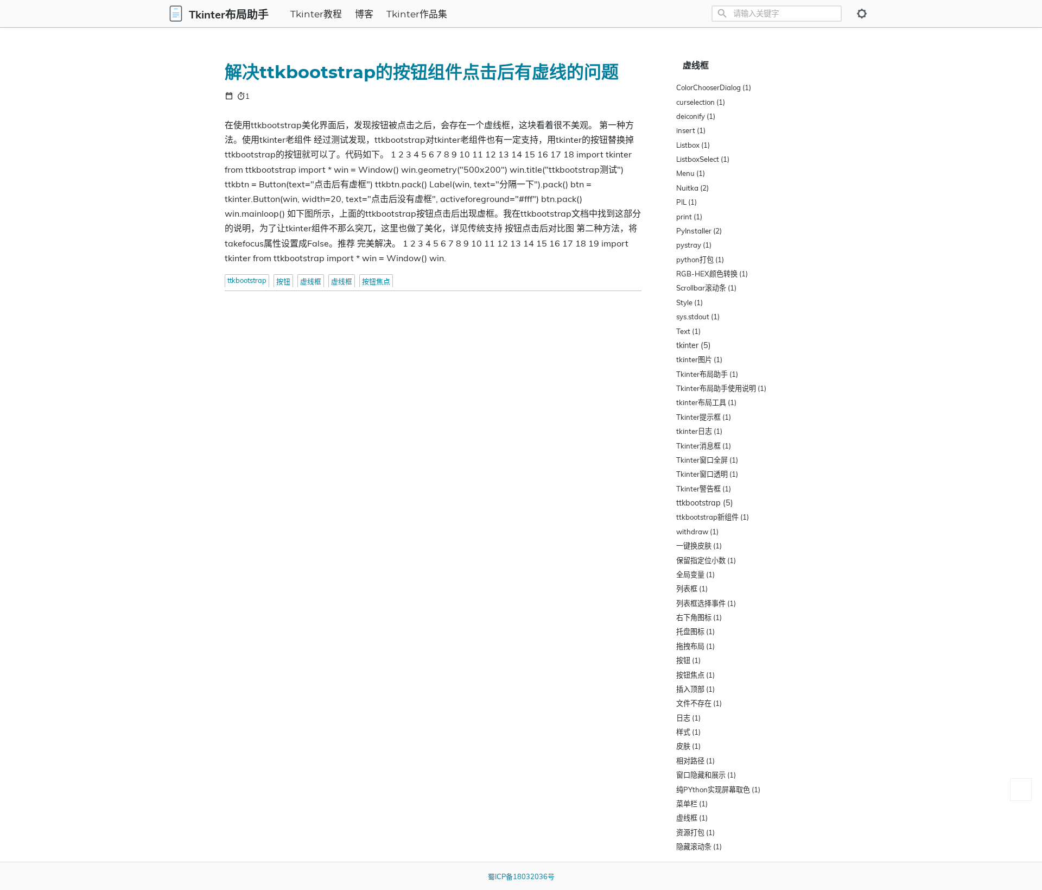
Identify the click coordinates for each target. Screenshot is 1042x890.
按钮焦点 (376, 281)
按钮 (283, 281)
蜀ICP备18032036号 (521, 876)
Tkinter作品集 (416, 14)
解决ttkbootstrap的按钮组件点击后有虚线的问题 (422, 72)
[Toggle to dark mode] (861, 13)
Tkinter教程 (316, 14)
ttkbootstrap (246, 280)
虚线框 (310, 281)
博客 (364, 14)
